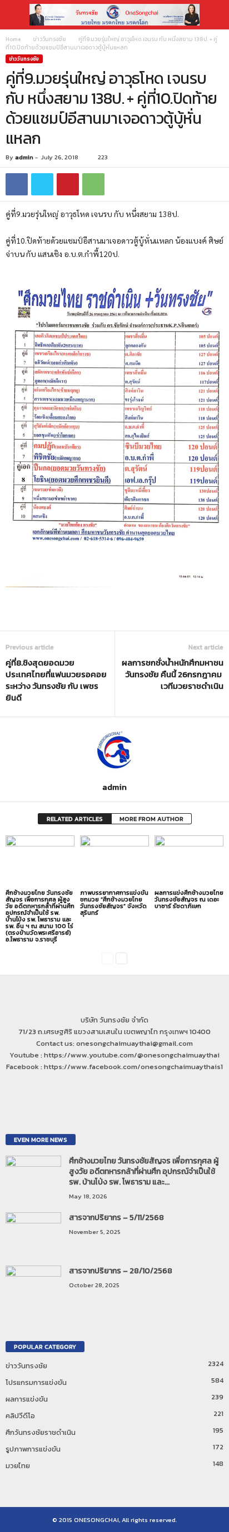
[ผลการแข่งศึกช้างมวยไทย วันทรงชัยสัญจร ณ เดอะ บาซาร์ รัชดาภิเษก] (189, 861)
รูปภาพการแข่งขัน (33, 1449)
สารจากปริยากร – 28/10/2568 (120, 1271)
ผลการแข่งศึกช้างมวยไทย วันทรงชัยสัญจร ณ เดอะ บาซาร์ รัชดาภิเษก (189, 899)
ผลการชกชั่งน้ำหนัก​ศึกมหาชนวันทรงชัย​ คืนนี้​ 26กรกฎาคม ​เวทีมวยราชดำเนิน (172, 674)
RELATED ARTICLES (75, 818)
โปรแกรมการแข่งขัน (36, 1382)
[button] (212, 15)
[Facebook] (104, 1088)
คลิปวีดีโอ (20, 1415)
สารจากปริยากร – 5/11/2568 (116, 1217)
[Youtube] (126, 1088)
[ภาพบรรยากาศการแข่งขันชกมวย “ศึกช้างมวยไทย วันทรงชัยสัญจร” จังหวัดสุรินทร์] (114, 861)
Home (13, 39)
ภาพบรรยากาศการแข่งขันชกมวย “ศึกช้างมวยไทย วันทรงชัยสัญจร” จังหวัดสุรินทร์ (114, 902)
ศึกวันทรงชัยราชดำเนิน (41, 1432)
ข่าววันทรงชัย (49, 39)
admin (24, 157)
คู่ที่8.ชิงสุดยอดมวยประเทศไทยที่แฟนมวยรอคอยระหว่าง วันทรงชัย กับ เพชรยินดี (56, 680)
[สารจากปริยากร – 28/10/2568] (33, 1286)
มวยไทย (18, 1465)
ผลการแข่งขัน (27, 1399)
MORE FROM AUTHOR (151, 818)
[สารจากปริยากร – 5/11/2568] (33, 1233)
